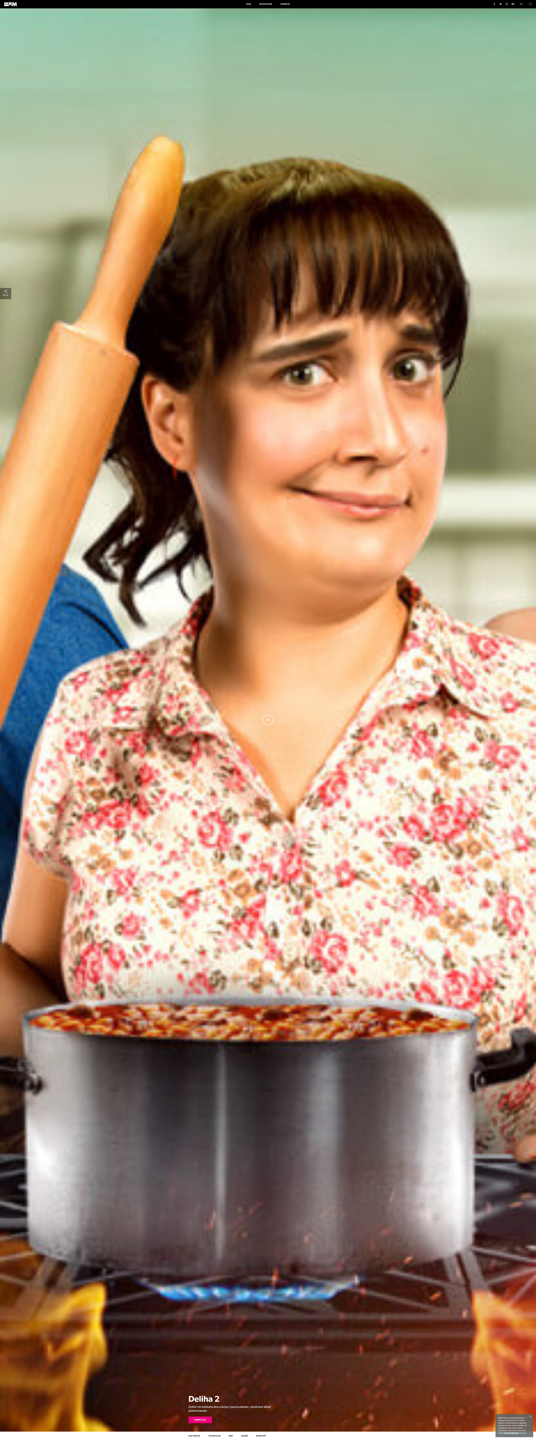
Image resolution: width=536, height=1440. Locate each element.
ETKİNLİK (285, 4)
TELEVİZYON (265, 4)
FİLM (248, 4)
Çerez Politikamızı (511, 1433)
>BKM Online (10, 4)
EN (521, 4)
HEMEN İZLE (200, 1420)
